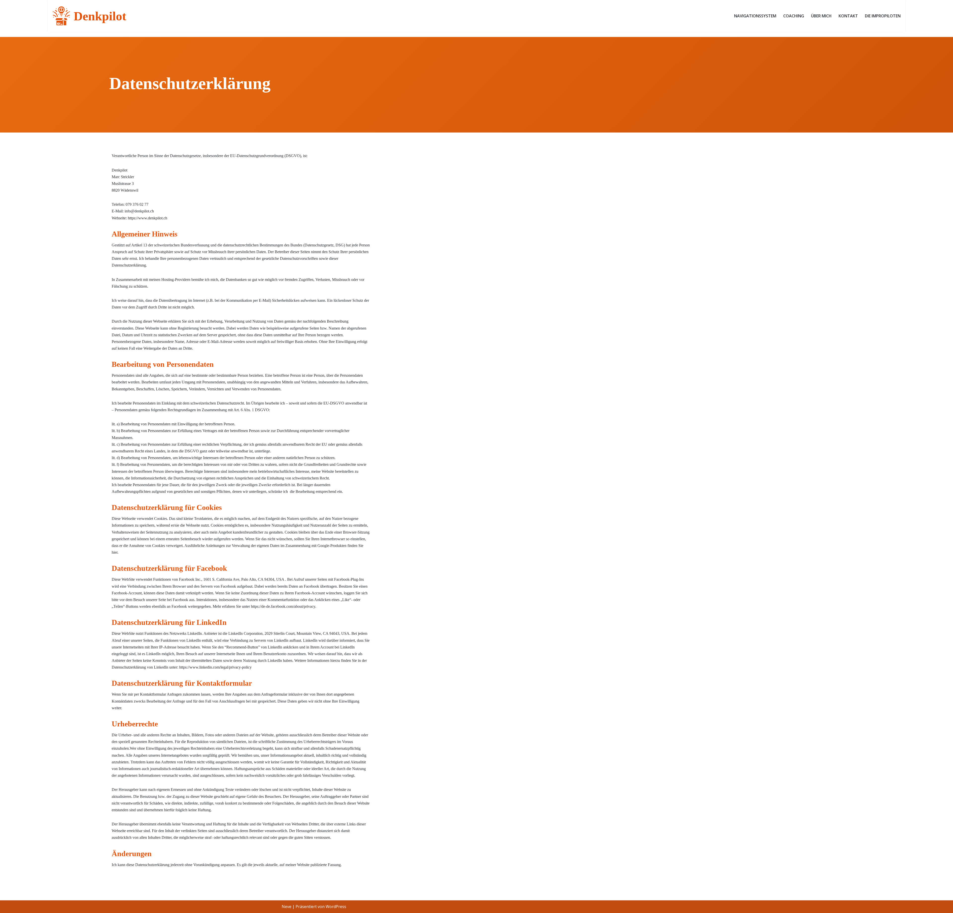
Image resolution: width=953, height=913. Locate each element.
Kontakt (848, 16)
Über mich (821, 16)
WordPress (336, 906)
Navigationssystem (755, 16)
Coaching (793, 16)
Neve (286, 906)
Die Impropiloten (883, 16)
